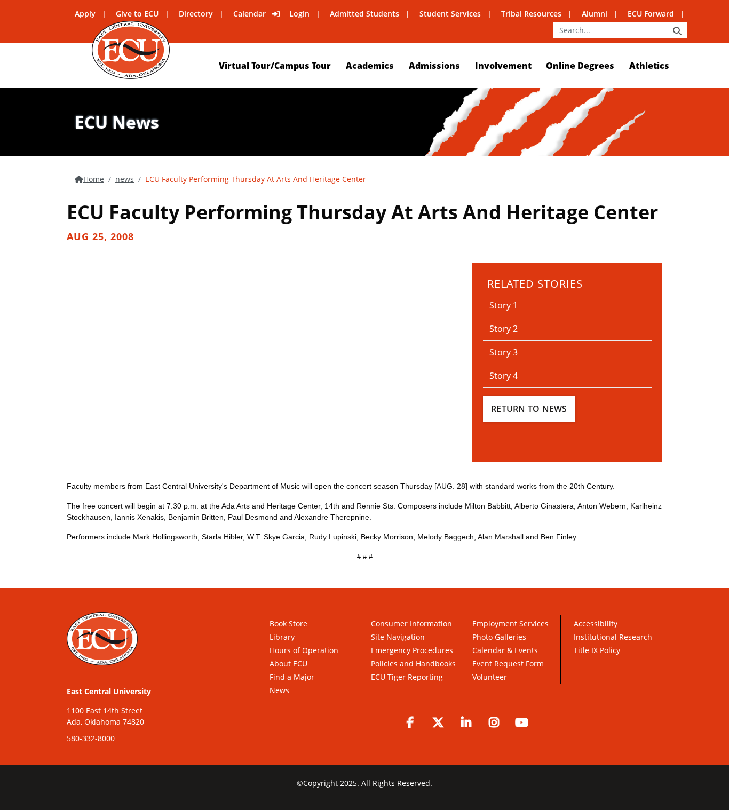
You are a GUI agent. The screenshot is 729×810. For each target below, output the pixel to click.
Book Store (288, 623)
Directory (196, 14)
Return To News (529, 409)
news (124, 179)
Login (299, 14)
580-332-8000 (91, 738)
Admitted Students (364, 14)
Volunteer (489, 677)
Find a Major (292, 677)
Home (93, 179)
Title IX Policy (598, 650)
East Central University (109, 691)
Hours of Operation (304, 650)
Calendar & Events (505, 650)
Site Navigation (398, 637)
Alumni (594, 14)
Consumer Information (411, 623)
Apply (85, 14)
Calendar (249, 14)
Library (282, 637)
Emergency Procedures (412, 650)
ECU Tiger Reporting (407, 677)
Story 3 (503, 352)
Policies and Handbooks (413, 663)
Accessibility (595, 623)
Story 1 (503, 305)
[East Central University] (130, 50)
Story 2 (503, 329)
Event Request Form (508, 663)
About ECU (288, 663)
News (279, 690)
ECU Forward (651, 14)
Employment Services (510, 623)
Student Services (450, 14)
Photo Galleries (499, 637)
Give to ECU (137, 14)
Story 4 (503, 376)
